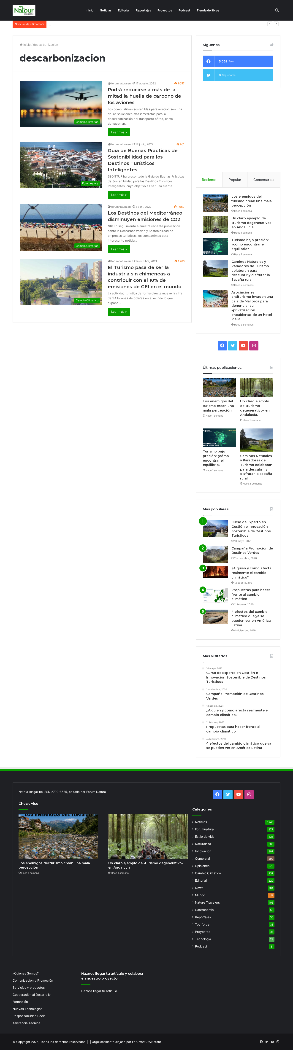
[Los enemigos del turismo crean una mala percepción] (215, 203)
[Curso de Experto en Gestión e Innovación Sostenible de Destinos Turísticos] (215, 528)
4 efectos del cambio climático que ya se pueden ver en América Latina (251, 618)
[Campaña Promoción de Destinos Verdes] (215, 554)
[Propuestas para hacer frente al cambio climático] (215, 595)
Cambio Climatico (208, 873)
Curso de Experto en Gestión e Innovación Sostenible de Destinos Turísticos (251, 529)
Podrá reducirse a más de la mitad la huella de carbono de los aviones (144, 96)
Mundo (200, 895)
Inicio (89, 10)
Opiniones (202, 866)
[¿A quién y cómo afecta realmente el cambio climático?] (215, 572)
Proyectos (164, 10)
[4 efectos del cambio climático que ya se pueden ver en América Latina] (215, 617)
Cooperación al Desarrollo (32, 994)
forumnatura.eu (121, 83)
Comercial (202, 858)
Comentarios (263, 180)
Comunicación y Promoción (33, 980)
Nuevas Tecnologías (27, 1009)
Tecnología (203, 939)
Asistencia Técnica (26, 1023)
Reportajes (143, 10)
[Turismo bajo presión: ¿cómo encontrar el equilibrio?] (215, 246)
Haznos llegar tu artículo (99, 991)
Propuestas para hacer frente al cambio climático (250, 594)
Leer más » (119, 132)
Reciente (209, 180)
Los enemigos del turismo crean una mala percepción (251, 200)
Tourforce (202, 924)
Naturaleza (203, 844)
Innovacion (203, 851)
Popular (235, 180)
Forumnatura (204, 829)
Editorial (123, 10)
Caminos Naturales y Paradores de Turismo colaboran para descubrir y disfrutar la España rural (250, 271)
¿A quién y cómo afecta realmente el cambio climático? (251, 572)
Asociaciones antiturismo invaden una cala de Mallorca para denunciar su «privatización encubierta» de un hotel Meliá (252, 305)
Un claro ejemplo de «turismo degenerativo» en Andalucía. (251, 222)
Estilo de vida (204, 836)
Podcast (184, 10)
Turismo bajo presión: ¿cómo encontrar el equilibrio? (86, 24)
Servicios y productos (29, 987)
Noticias (105, 10)
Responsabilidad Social (29, 1016)
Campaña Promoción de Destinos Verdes (252, 550)
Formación (20, 1002)
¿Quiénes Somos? (26, 973)
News (199, 888)
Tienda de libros (208, 10)
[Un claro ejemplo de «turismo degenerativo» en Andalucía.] (215, 224)
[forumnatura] (24, 10)
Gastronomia (204, 910)
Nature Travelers (207, 902)
